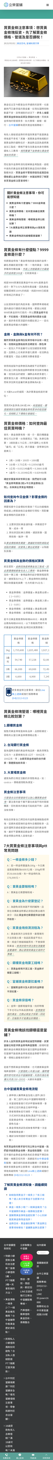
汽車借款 (25, 1310)
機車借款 (25, 1314)
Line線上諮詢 (35, 1171)
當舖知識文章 (32, 43)
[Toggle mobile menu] (47, 5)
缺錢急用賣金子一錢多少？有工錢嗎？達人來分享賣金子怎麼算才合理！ (26, 1199)
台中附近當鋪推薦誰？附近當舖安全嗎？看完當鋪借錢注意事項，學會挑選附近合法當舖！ (10, 1398)
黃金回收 (21, 43)
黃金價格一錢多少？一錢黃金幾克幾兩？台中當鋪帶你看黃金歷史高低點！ (10, 1316)
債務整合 (25, 1322)
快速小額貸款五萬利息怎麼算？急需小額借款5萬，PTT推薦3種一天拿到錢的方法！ (10, 1274)
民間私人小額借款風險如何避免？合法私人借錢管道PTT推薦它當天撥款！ (10, 1355)
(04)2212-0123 (20, 698)
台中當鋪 (13, 125)
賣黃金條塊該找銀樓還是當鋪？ (25, 235)
